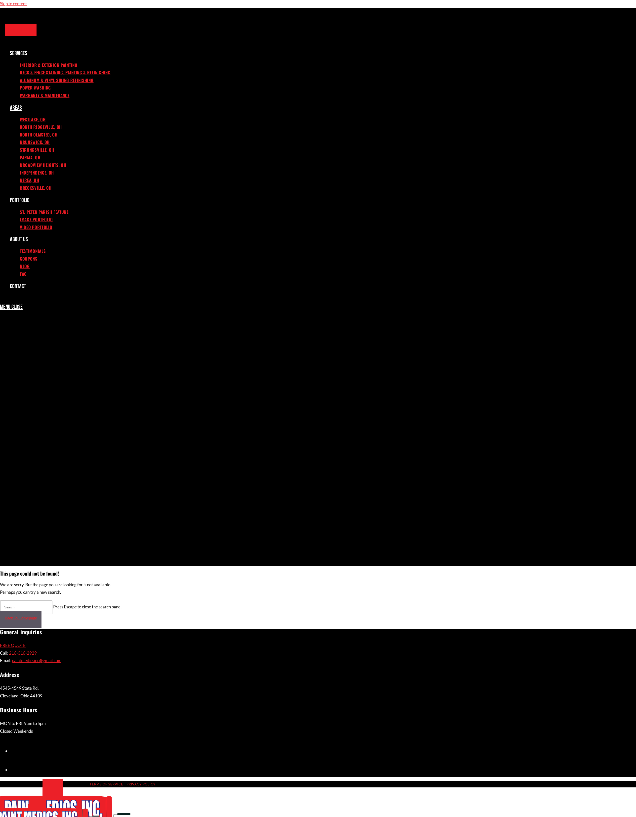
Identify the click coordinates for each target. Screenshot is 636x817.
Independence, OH (39, 451)
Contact (19, 561)
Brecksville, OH (37, 470)
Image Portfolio (37, 497)
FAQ (24, 552)
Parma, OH (31, 433)
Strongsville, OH (38, 424)
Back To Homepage (21, 617)
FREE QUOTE (13, 645)
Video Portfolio (37, 506)
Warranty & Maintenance (47, 370)
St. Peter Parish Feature (46, 488)
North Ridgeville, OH (42, 397)
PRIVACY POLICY (141, 784)
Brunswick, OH (36, 415)
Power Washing (37, 360)
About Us (20, 515)
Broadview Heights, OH (45, 442)
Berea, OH (30, 461)
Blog (25, 542)
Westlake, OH (34, 388)
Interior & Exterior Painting (51, 333)
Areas (16, 379)
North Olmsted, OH (40, 406)
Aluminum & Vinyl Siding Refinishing (60, 351)
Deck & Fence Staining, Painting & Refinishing (70, 342)
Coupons (29, 533)
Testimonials (34, 524)
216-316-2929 (23, 653)
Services (19, 324)
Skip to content (13, 3)
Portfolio (21, 479)
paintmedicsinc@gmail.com (36, 660)
